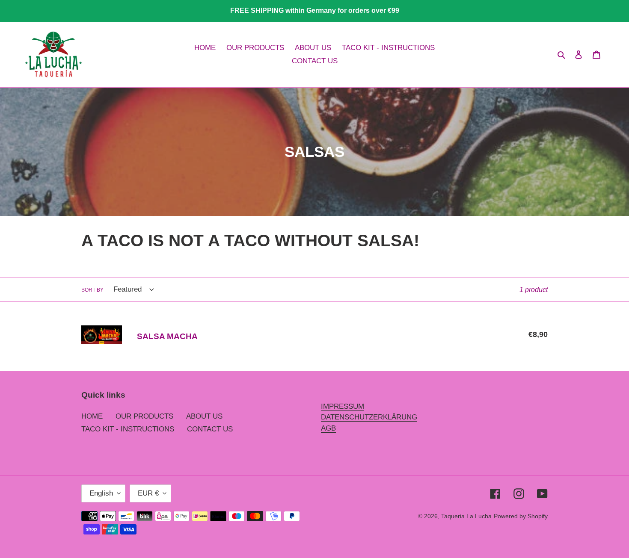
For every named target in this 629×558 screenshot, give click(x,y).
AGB (328, 428)
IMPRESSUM (342, 406)
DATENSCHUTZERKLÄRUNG (369, 417)
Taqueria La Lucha (466, 516)
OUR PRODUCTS (144, 416)
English (101, 493)
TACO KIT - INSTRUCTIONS (127, 429)
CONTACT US (210, 429)
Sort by (92, 290)
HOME (92, 416)
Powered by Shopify (521, 516)
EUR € (148, 493)
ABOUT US (204, 416)
